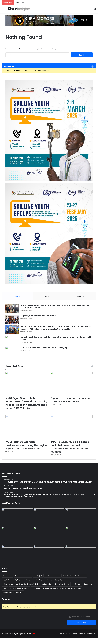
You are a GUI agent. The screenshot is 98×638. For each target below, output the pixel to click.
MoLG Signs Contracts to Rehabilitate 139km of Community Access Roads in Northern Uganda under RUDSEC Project (26, 403)
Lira (67, 580)
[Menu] (3, 9)
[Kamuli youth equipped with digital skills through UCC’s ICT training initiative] (49, 554)
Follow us (6, 599)
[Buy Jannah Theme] (49, 20)
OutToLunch (77, 584)
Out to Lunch (88, 584)
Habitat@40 (38, 576)
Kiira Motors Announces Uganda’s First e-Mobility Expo (44, 348)
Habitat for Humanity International (74, 576)
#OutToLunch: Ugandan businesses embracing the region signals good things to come (26, 445)
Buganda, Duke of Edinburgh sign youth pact (39, 316)
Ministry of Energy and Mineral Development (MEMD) (21, 584)
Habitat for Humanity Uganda (13, 580)
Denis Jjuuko (7, 576)
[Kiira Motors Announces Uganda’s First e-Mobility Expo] (12, 351)
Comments (79, 296)
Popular (17, 296)
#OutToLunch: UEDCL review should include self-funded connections (42, 2)
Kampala (29, 580)
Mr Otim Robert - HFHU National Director (55, 584)
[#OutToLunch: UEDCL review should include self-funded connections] (80, 535)
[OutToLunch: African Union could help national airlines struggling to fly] (80, 554)
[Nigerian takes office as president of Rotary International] (72, 383)
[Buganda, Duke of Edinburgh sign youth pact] (12, 319)
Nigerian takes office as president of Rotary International (71, 399)
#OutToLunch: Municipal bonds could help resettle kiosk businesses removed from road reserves (70, 447)
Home (75, 634)
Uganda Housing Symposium (12, 592)
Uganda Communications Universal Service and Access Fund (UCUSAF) (57, 588)
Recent (48, 296)
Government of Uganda (23, 576)
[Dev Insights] (19, 9)
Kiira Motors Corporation (54, 580)
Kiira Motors (39, 580)
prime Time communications (19, 588)
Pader (5, 588)
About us (82, 634)
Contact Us (91, 634)
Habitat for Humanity (52, 576)
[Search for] (95, 9)
